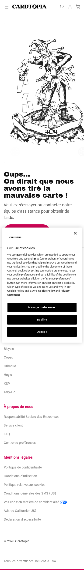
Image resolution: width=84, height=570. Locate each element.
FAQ (7, 434)
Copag (8, 357)
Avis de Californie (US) (20, 510)
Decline (42, 319)
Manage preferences (42, 307)
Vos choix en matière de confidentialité (31, 502)
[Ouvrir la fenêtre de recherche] (62, 6)
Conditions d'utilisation (20, 476)
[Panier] (78, 6)
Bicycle (9, 348)
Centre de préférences (20, 442)
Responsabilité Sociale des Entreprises (31, 416)
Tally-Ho (9, 392)
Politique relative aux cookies (24, 484)
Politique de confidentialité (23, 467)
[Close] (75, 233)
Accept (42, 331)
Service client (13, 425)
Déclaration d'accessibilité (22, 519)
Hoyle (8, 374)
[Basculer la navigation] (6, 6)
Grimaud (10, 366)
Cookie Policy (15, 290)
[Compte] (70, 6)
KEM (7, 383)
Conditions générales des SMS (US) (30, 493)
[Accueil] (29, 6)
